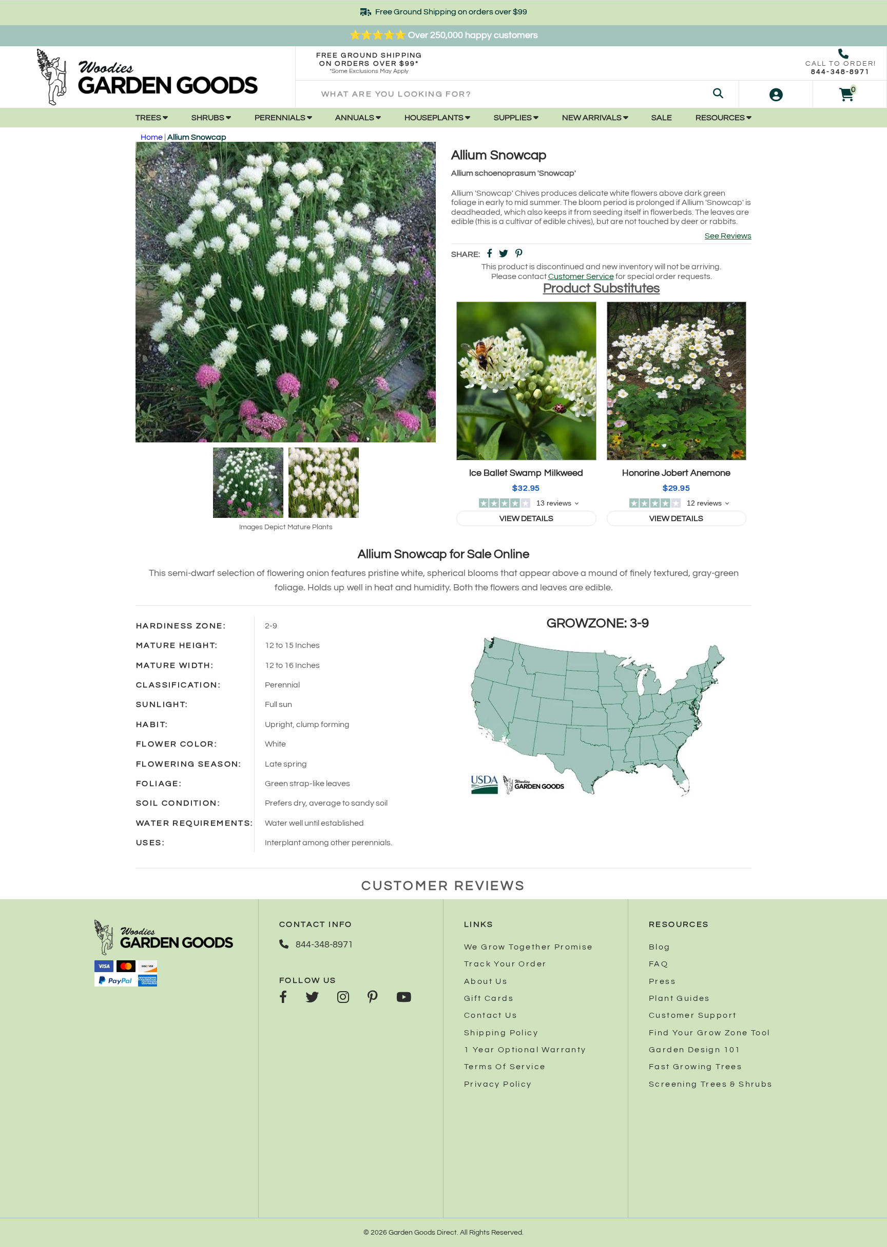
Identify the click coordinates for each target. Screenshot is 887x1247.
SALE (661, 118)
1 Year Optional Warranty (525, 1050)
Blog (660, 947)
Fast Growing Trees (695, 1067)
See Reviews (728, 236)
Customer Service (581, 276)
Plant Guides (679, 998)
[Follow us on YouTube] (403, 998)
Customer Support (693, 1015)
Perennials (281, 118)
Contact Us (490, 1015)
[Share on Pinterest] (519, 254)
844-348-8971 (840, 72)
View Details (526, 518)
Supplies (513, 118)
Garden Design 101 (695, 1050)
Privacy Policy (498, 1084)
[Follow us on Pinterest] (373, 998)
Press (662, 981)
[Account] (776, 94)
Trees (149, 118)
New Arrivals (592, 118)
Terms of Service (505, 1067)
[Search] (718, 94)
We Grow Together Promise (528, 947)
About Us (486, 981)
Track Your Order (505, 964)
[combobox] (517, 94)
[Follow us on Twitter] (312, 998)
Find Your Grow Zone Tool (709, 1033)
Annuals (355, 118)
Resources (721, 118)
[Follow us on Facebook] (283, 998)
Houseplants (434, 118)
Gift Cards (489, 998)
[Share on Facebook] (489, 254)
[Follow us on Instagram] (343, 998)
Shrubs (208, 118)
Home (152, 137)
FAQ (658, 964)
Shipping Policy (501, 1033)
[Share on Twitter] (503, 254)
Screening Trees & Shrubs (711, 1084)
